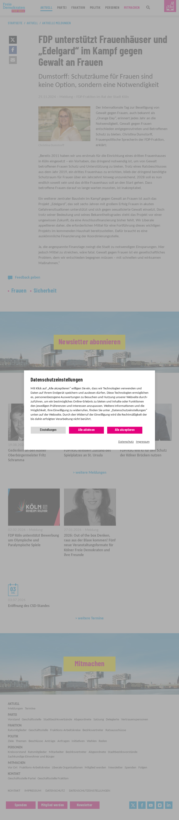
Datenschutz (126, 442)
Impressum (143, 442)
